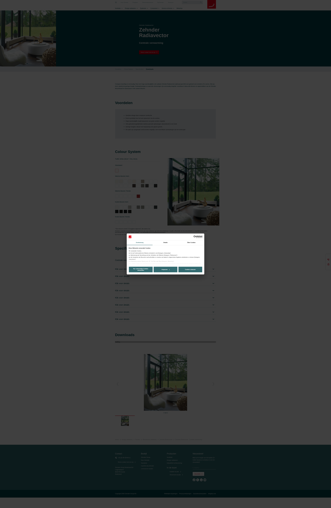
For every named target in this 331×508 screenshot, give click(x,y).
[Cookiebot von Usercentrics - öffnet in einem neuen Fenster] (194, 237)
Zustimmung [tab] (140, 242)
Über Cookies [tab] (191, 242)
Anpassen (165, 269)
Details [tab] (165, 242)
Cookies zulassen (190, 269)
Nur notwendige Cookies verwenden (140, 269)
